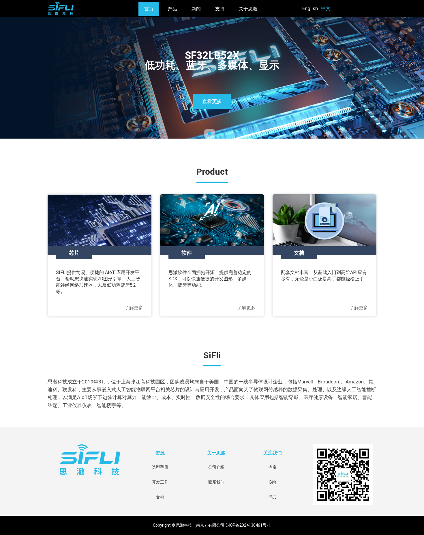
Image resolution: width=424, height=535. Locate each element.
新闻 (196, 9)
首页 (148, 9)
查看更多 (212, 101)
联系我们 (216, 482)
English (310, 8)
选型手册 (160, 467)
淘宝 (273, 467)
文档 (160, 497)
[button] (13, 79)
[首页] (85, 8)
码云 (273, 497)
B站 (272, 482)
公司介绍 (216, 467)
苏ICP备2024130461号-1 (248, 525)
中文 (326, 8)
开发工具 (160, 482)
